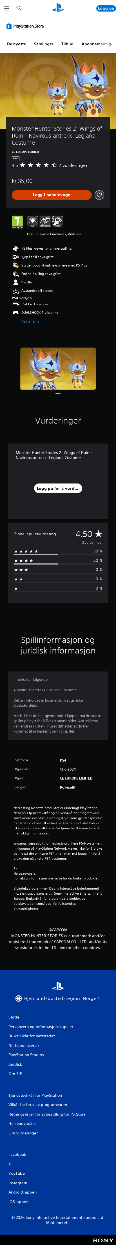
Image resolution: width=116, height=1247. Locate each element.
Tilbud (67, 43)
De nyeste (16, 43)
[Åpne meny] (6, 8)
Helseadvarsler (25, 873)
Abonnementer (96, 43)
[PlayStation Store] (26, 25)
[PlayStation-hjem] (58, 8)
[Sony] (103, 1244)
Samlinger (43, 43)
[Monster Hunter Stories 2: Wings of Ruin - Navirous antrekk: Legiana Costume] (58, 369)
